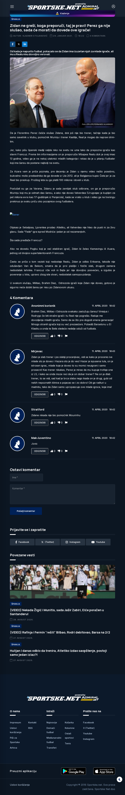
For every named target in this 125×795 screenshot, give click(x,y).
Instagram (88, 739)
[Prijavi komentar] (66, 336)
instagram (75, 542)
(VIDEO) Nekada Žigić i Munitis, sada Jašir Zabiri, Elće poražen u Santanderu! (57, 612)
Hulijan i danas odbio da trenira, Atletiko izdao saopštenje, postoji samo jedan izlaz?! (58, 653)
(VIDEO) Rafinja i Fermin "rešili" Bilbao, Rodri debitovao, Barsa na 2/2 (60, 632)
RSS (30, 728)
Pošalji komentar (26, 511)
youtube (100, 542)
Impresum (15, 722)
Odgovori (40, 336)
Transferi (51, 747)
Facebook (88, 722)
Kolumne (69, 728)
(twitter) (49, 542)
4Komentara (97, 36)
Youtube (87, 733)
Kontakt (32, 722)
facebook (24, 542)
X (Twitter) (89, 728)
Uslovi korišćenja (20, 784)
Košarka (69, 722)
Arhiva (13, 747)
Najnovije (51, 722)
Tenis (68, 743)
